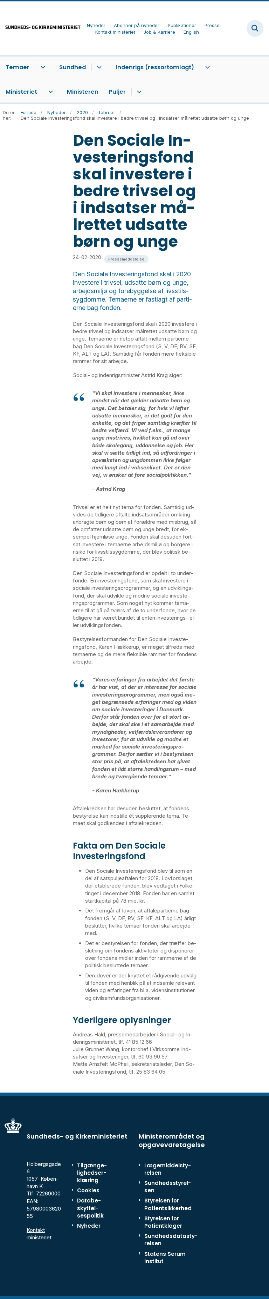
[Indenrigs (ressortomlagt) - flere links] (206, 67)
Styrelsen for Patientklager (163, 1222)
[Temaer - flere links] (42, 67)
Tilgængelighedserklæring (92, 1173)
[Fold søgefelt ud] (255, 28)
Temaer (17, 67)
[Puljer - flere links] (138, 92)
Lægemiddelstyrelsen (167, 1169)
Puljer (117, 92)
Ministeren (82, 92)
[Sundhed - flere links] (98, 67)
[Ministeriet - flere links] (49, 92)
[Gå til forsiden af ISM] (40, 28)
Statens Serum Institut (165, 1257)
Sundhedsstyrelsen (167, 1186)
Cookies (88, 1190)
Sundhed (72, 67)
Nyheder (89, 1225)
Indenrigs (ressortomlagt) (155, 67)
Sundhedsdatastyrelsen (171, 1239)
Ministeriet (21, 92)
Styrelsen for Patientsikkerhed (168, 1204)
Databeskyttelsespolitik (90, 1208)
